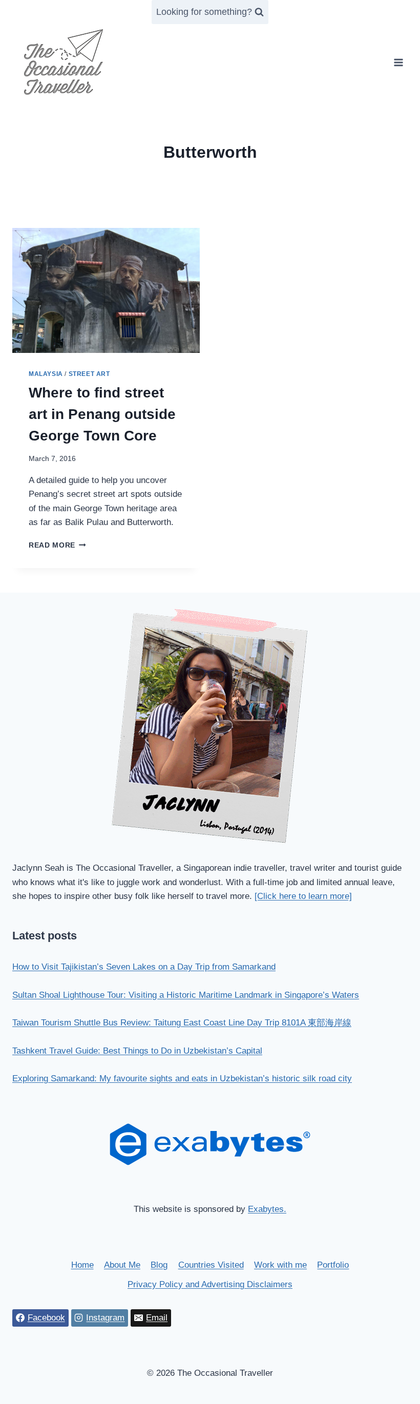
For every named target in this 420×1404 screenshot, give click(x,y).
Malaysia (46, 374)
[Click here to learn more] (303, 896)
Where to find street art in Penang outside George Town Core (102, 414)
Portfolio (333, 1265)
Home (82, 1265)
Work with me (280, 1265)
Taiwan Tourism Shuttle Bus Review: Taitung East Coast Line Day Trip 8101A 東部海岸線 (181, 1023)
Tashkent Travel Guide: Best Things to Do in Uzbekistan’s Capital (137, 1051)
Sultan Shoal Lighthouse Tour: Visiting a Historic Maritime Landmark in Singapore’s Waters (185, 995)
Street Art (89, 374)
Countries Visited (211, 1265)
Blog (159, 1265)
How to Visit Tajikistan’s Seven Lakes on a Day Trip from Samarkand (144, 967)
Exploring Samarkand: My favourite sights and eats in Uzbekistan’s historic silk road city (182, 1078)
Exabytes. (267, 1209)
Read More (57, 545)
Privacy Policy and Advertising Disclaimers (210, 1284)
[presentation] (106, 290)
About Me (122, 1265)
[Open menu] (398, 62)
